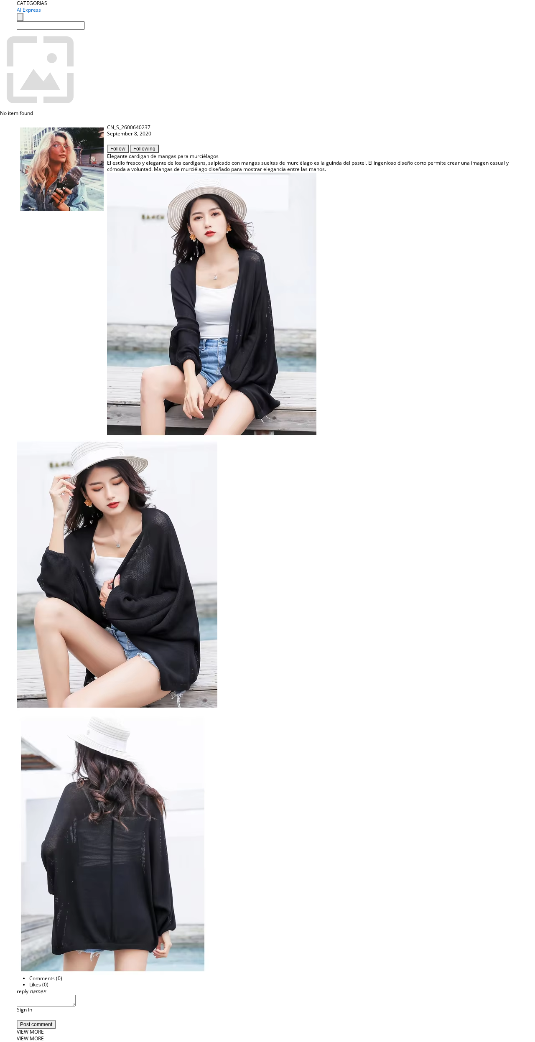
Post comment (36, 1024)
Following (144, 149)
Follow (117, 149)
